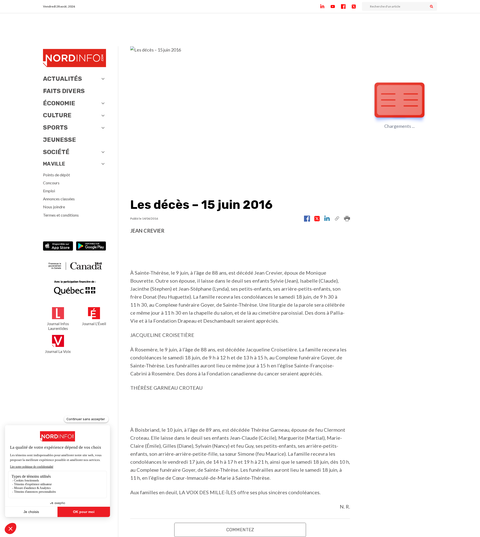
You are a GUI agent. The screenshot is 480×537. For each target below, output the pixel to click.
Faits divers (64, 91)
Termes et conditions (61, 215)
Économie (59, 103)
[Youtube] (335, 6)
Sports (55, 127)
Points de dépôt (56, 174)
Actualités (62, 78)
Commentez (240, 529)
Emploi (49, 190)
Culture (57, 115)
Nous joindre (54, 206)
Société (56, 152)
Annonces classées (59, 198)
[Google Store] (91, 246)
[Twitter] (357, 6)
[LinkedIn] (325, 6)
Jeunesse (59, 139)
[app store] (58, 246)
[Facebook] (346, 6)
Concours (51, 182)
